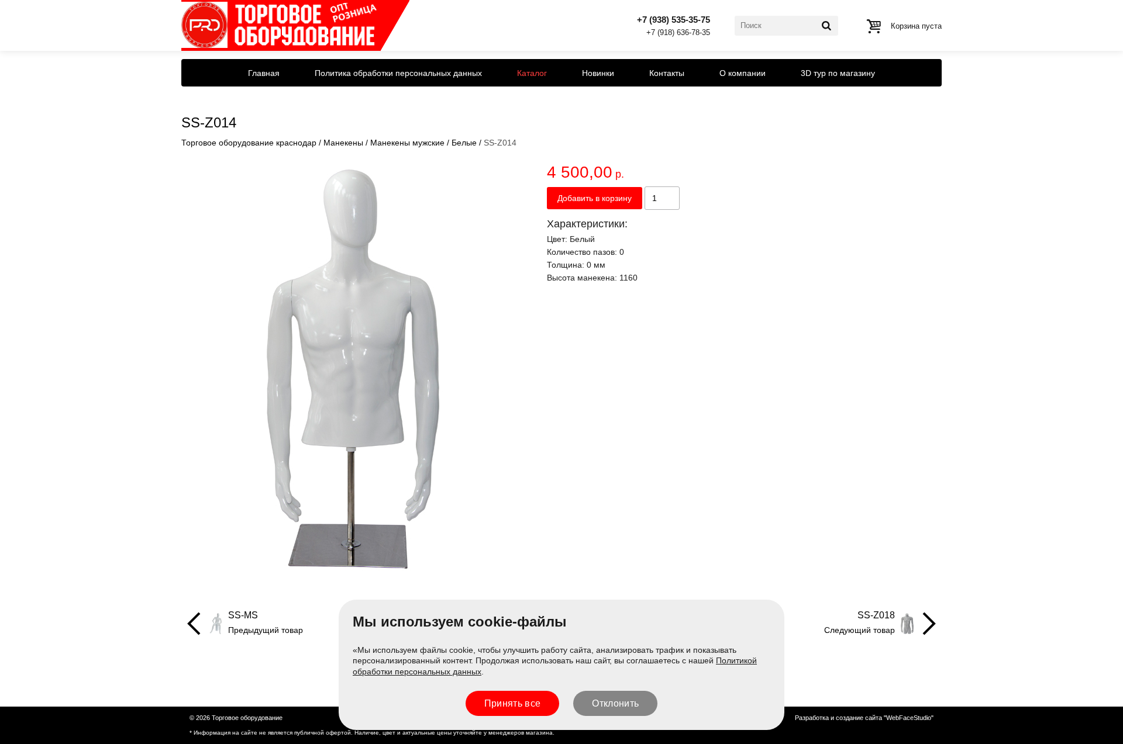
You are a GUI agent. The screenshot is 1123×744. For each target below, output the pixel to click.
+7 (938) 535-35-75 (673, 19)
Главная (264, 73)
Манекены (343, 142)
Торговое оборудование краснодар (248, 142)
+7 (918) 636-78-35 (678, 33)
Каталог (532, 73)
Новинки (598, 73)
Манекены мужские (407, 142)
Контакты (666, 73)
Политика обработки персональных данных (398, 73)
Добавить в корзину (594, 198)
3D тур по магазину (838, 73)
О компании (742, 73)
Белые (464, 142)
